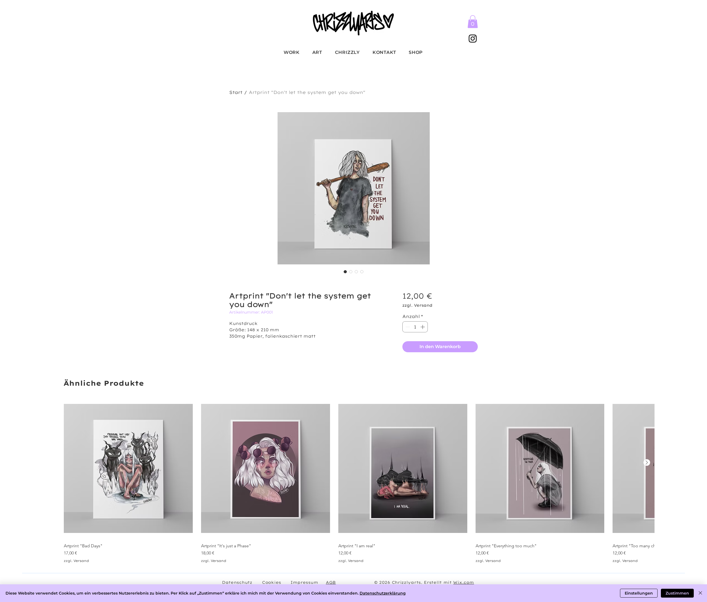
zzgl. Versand (417, 305)
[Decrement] (407, 327)
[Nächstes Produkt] (646, 462)
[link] (472, 21)
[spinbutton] (415, 327)
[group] (353, 481)
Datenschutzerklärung (383, 593)
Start (235, 92)
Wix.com (463, 582)
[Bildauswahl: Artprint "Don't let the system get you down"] (345, 271)
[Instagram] (472, 38)
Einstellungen (639, 593)
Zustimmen (677, 593)
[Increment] (423, 327)
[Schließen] (700, 593)
